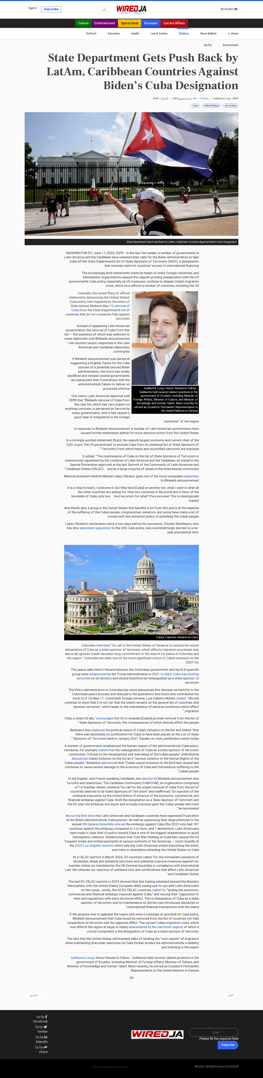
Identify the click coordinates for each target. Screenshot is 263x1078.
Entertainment (104, 23)
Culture (83, 23)
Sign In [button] (32, 8)
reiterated (103, 645)
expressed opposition (95, 528)
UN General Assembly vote (101, 824)
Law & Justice (159, 34)
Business (150, 23)
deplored (98, 730)
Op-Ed (207, 45)
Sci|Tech (91, 34)
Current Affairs (174, 23)
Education (114, 34)
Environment (230, 45)
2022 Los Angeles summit (94, 845)
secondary (231, 105)
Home (234, 34)
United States (211, 105)
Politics (184, 34)
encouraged (105, 718)
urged (78, 444)
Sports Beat (129, 23)
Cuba (195, 105)
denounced (80, 758)
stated (181, 698)
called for (159, 890)
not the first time (82, 815)
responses (191, 476)
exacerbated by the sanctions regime (156, 927)
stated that (106, 750)
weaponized (98, 674)
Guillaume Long (82, 957)
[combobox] (104, 10)
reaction (147, 778)
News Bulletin (208, 34)
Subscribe (51, 9)
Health (135, 34)
